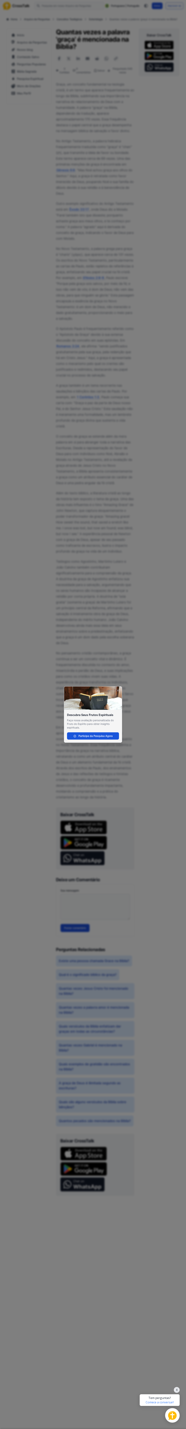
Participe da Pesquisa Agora (95, 735)
